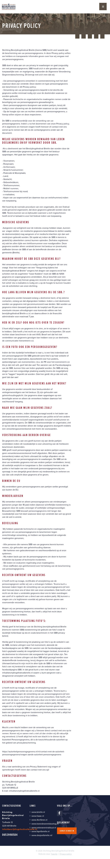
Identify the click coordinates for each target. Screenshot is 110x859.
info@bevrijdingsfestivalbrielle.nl (17, 672)
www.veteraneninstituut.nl (44, 827)
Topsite (54, 854)
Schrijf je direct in (67, 830)
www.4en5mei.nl (39, 819)
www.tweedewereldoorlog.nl (45, 823)
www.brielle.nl (38, 812)
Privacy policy (66, 854)
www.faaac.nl (38, 816)
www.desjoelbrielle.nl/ (42, 835)
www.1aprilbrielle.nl (41, 831)
